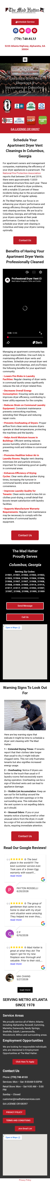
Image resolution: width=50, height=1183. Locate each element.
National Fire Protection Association (22, 173)
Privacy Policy (25, 1180)
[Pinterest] (34, 30)
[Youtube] (22, 30)
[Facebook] (15, 30)
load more (25, 989)
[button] (25, 59)
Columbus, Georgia (25, 564)
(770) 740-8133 (25, 38)
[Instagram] (28, 30)
